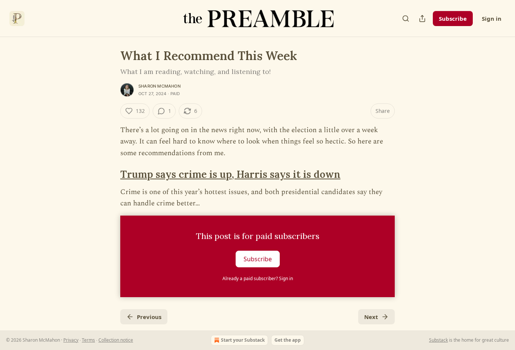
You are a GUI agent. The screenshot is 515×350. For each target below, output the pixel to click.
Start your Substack (243, 340)
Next (371, 317)
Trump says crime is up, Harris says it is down (230, 174)
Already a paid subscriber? (257, 278)
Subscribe (453, 18)
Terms (88, 340)
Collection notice (115, 340)
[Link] (110, 175)
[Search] (405, 18)
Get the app (287, 340)
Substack (438, 340)
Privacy (70, 340)
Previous (149, 317)
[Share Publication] (422, 18)
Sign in (491, 18)
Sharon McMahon (159, 86)
